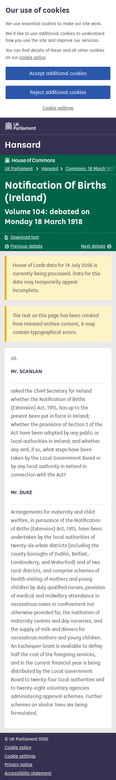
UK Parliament (19, 168)
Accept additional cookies (58, 73)
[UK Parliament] (21, 126)
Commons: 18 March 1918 (90, 168)
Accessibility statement (28, 773)
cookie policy (32, 57)
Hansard (23, 144)
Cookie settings (58, 108)
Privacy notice (18, 764)
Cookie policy (18, 747)
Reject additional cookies (58, 92)
